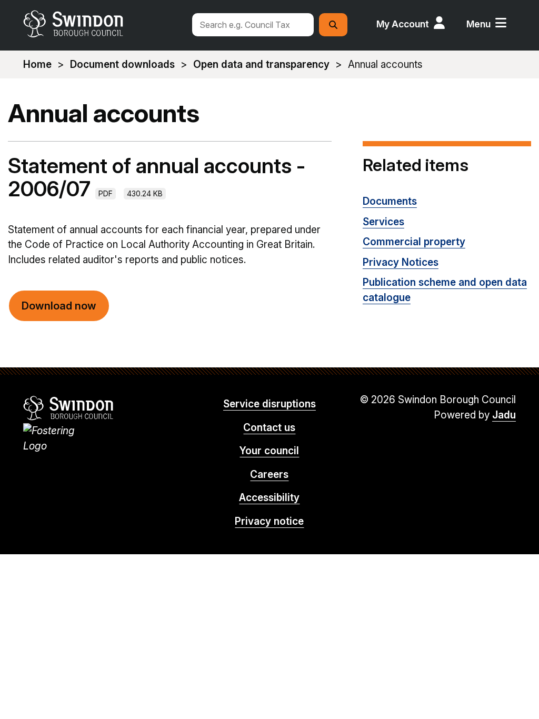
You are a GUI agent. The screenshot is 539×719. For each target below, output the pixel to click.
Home (37, 64)
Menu (478, 23)
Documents (390, 201)
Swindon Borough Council (68, 408)
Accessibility (269, 498)
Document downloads (122, 64)
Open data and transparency (261, 64)
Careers (269, 474)
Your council (269, 451)
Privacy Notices (400, 262)
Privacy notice (269, 521)
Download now (59, 305)
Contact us (269, 428)
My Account (402, 23)
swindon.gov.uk (102, 24)
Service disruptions (269, 404)
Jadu (504, 415)
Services (383, 222)
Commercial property (414, 242)
